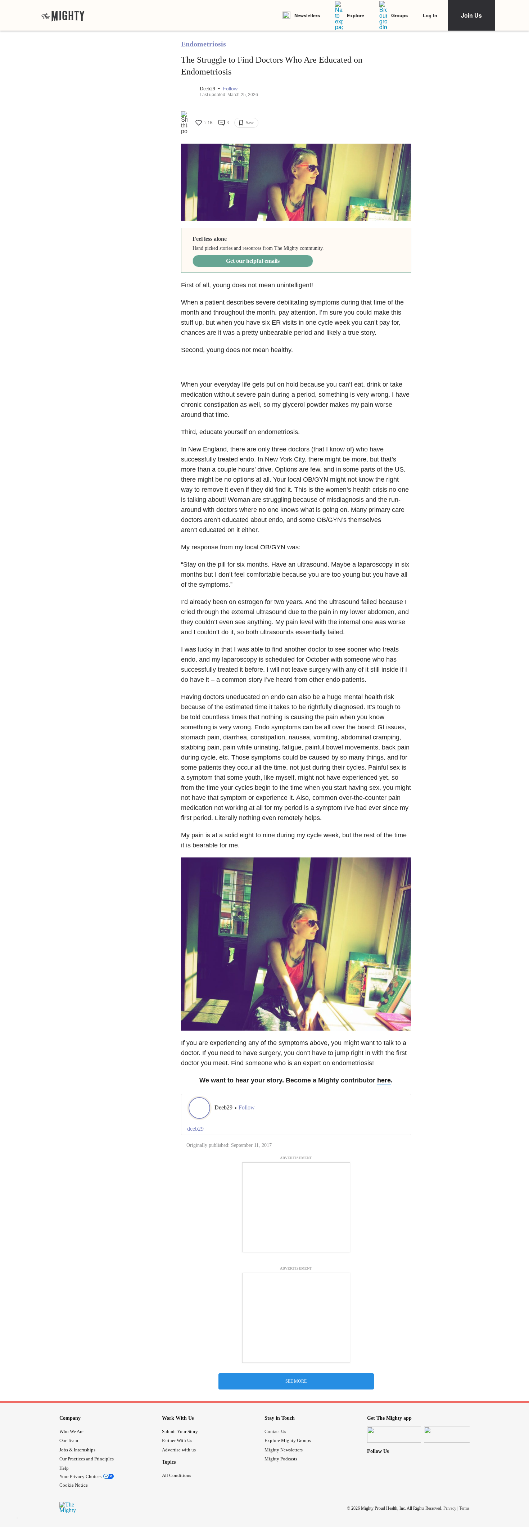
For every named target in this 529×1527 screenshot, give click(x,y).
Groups (399, 15)
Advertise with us (179, 1449)
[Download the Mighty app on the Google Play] (451, 1435)
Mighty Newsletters (283, 1449)
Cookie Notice (73, 1485)
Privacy (449, 1507)
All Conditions (176, 1475)
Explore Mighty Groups (287, 1440)
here (384, 1080)
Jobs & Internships (77, 1449)
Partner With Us (177, 1440)
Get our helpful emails (253, 261)
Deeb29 (208, 88)
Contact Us (275, 1431)
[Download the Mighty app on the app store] (394, 1435)
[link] (63, 15)
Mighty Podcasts (280, 1458)
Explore (355, 15)
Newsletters (307, 15)
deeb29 (195, 1129)
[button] (230, 89)
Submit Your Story (180, 1431)
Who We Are (71, 1431)
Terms (464, 1507)
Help (64, 1468)
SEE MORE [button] (296, 1381)
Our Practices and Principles (86, 1458)
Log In (430, 15)
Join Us (471, 15)
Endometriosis (203, 44)
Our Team (68, 1440)
